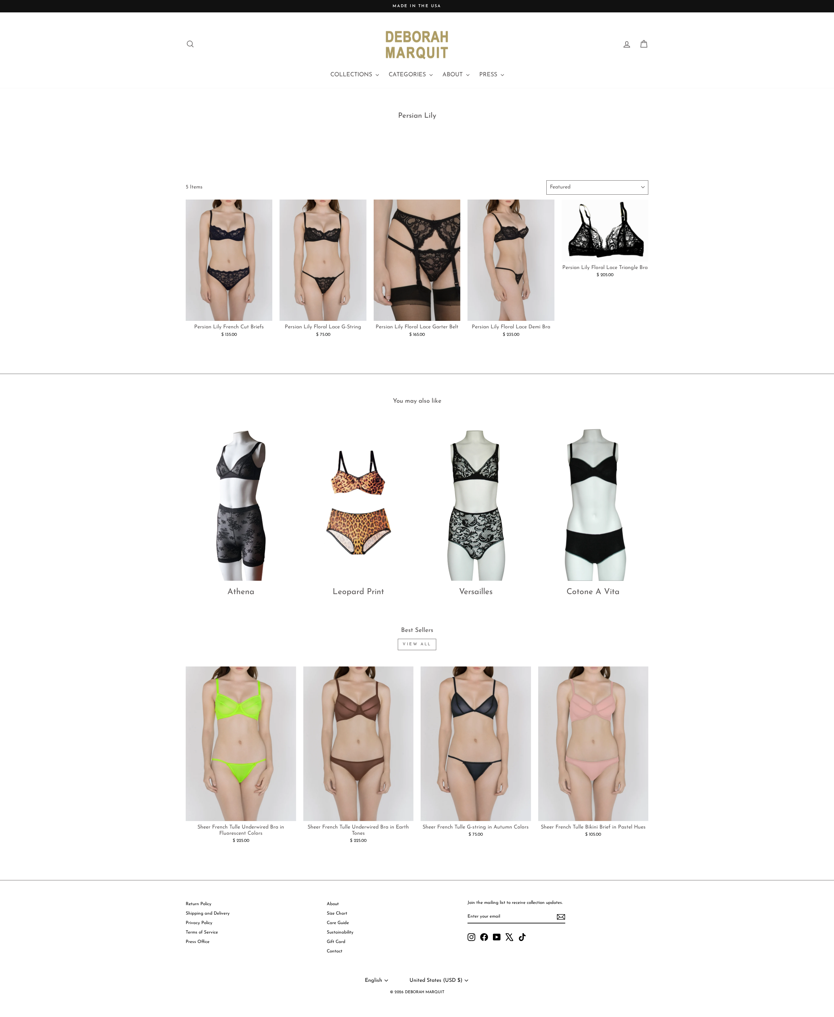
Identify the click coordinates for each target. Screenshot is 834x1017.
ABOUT (453, 75)
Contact (334, 951)
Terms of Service (202, 932)
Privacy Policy (199, 923)
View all (417, 644)
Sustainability (340, 932)
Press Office (197, 942)
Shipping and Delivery (208, 913)
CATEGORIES (408, 75)
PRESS (489, 75)
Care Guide (338, 923)
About (333, 904)
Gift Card (336, 942)
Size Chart (337, 913)
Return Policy (198, 904)
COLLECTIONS (352, 75)
